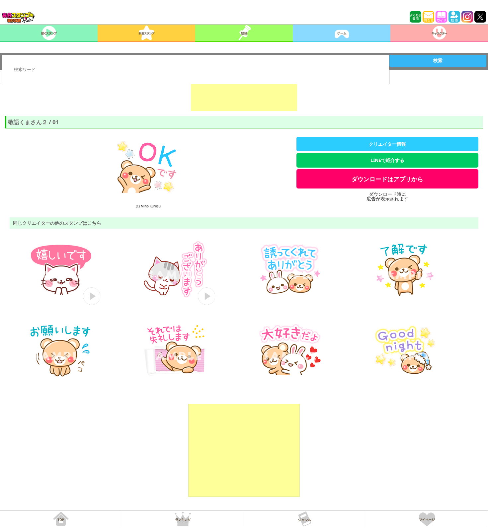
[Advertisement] (244, 94)
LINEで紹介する (387, 160)
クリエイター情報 (387, 144)
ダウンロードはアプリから (387, 179)
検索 (438, 60)
